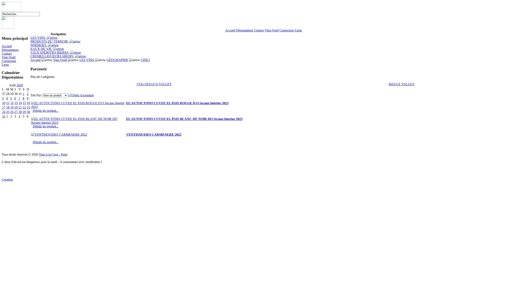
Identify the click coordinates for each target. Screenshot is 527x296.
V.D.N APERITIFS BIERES (50, 52)
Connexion (286, 30)
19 (12, 107)
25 (7, 112)
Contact (259, 30)
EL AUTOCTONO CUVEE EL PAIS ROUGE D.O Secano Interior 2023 (177, 103)
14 (20, 103)
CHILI (145, 60)
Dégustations (244, 30)
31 (3, 116)
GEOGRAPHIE (117, 60)
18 (7, 107)
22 (24, 107)
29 (24, 112)
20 (16, 107)
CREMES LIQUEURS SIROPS (52, 56)
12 (12, 103)
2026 (19, 85)
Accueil (230, 30)
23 (28, 107)
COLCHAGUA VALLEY (154, 84)
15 (24, 103)
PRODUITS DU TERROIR (50, 41)
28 (20, 112)
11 (7, 103)
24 (3, 112)
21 (20, 107)
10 (3, 103)
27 (16, 112)
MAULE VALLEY (402, 84)
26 (12, 112)
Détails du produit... (45, 110)
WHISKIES (39, 45)
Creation (7, 179)
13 (16, 103)
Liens (298, 30)
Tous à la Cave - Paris (53, 154)
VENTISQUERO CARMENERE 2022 (153, 134)
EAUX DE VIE (41, 49)
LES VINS (38, 37)
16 (28, 103)
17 (3, 107)
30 (28, 112)
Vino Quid (272, 30)
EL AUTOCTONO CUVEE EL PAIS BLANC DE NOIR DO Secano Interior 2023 (184, 119)
